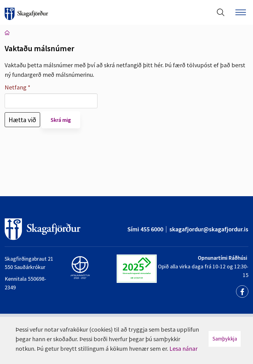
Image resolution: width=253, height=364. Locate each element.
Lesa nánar (183, 348)
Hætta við (22, 119)
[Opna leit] (220, 12)
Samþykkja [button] (224, 338)
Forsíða (7, 32)
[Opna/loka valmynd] (240, 12)
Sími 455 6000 (145, 229)
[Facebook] (242, 291)
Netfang (16, 87)
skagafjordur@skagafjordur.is (208, 229)
